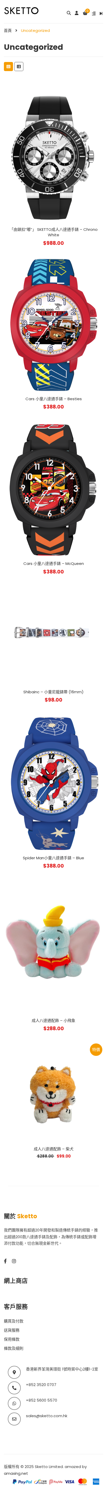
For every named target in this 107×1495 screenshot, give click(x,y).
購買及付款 (13, 1321)
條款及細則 (13, 1348)
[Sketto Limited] (27, 10)
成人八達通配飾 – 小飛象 (53, 1020)
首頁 (8, 30)
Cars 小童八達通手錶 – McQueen (53, 563)
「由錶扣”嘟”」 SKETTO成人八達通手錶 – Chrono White (54, 232)
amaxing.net (16, 1473)
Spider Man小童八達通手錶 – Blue (53, 858)
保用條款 (11, 1339)
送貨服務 (11, 1330)
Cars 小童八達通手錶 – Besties (53, 399)
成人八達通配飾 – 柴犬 (53, 1149)
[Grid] (8, 66)
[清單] (18, 66)
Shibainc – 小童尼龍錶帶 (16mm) (53, 692)
